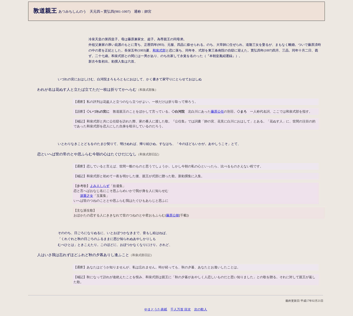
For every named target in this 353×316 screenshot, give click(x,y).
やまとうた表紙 (155, 309)
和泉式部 (159, 50)
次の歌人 (200, 309)
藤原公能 (172, 215)
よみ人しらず (99, 186)
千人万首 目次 (180, 309)
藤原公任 (217, 111)
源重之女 (86, 195)
